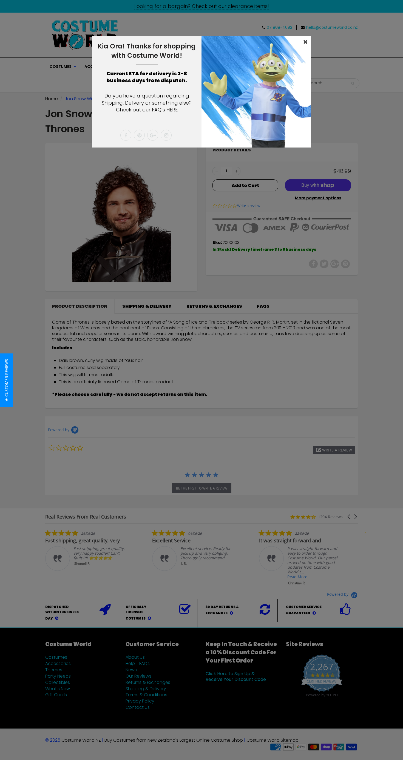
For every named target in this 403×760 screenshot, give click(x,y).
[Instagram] (166, 135)
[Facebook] (125, 135)
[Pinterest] (139, 135)
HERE (172, 109)
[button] (6, 380)
